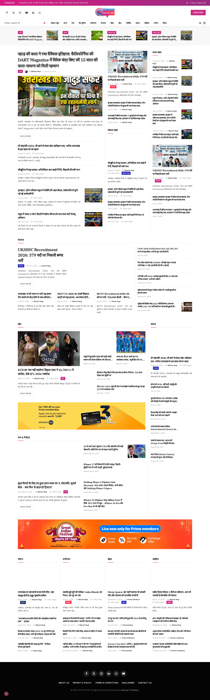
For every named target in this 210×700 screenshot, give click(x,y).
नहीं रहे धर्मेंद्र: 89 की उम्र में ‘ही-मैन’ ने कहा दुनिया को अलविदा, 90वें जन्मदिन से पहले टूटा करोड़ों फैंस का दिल (82, 645)
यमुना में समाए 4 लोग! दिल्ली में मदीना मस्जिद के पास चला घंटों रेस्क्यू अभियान (46, 215)
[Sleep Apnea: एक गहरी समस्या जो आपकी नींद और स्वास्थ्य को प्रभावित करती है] (127, 577)
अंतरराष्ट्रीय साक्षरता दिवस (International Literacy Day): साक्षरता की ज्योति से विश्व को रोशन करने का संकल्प (164, 428)
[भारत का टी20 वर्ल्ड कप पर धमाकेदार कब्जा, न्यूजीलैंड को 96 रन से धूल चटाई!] (131, 342)
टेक (73, 23)
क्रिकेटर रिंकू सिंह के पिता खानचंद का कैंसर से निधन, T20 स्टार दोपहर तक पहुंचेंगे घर (119, 374)
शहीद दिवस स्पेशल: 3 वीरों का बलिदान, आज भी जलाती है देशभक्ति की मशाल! (172, 593)
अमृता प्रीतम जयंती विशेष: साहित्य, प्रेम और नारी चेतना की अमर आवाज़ (172, 632)
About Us (63, 683)
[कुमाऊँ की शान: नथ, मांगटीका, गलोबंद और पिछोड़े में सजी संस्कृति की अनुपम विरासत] (186, 401)
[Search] (200, 23)
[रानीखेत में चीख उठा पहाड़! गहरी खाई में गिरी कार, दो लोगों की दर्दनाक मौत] (186, 134)
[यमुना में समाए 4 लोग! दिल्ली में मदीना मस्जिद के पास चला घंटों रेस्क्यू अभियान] (93, 219)
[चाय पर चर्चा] (105, 12)
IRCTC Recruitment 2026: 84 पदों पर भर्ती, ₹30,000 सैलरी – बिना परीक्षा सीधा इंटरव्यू (114, 295)
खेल (119, 23)
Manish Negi (36, 71)
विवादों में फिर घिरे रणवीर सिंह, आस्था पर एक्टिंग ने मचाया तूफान (82, 632)
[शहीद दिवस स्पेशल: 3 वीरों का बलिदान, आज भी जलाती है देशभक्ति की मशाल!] (172, 577)
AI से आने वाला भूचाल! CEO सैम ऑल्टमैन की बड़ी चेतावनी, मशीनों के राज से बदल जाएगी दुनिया (103, 448)
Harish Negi (127, 84)
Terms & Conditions (106, 683)
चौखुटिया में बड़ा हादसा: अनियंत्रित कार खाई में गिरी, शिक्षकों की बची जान (119, 38)
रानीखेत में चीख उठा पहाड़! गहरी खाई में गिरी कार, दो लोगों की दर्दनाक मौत (126, 216)
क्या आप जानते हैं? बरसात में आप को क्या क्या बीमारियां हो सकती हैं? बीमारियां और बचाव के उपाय (127, 632)
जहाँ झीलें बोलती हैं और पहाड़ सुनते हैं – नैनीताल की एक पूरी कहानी (34, 645)
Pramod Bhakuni (133, 599)
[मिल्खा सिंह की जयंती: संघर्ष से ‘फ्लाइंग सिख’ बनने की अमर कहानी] (186, 415)
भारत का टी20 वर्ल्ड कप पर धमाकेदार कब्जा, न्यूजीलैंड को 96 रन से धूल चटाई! (130, 358)
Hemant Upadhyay (177, 638)
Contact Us (145, 683)
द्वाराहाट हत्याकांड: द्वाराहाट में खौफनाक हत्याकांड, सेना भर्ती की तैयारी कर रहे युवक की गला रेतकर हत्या (126, 104)
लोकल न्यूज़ (55, 23)
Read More (25, 136)
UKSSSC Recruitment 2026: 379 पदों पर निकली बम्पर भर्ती (127, 78)
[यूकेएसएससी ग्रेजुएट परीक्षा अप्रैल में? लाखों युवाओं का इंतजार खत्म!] (186, 293)
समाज (138, 23)
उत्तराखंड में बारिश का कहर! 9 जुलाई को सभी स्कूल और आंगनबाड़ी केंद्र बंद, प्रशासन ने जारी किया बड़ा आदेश (127, 117)
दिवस (165, 23)
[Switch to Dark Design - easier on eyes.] (187, 3)
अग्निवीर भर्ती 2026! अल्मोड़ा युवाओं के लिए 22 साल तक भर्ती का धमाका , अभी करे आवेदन (158, 277)
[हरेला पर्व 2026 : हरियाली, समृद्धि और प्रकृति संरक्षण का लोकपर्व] (186, 387)
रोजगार (103, 23)
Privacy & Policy (82, 683)
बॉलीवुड (68, 602)
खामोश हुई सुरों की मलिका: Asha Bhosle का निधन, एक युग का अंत (82, 593)
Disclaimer (128, 683)
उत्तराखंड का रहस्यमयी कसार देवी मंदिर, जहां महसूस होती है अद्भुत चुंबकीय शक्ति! (36, 593)
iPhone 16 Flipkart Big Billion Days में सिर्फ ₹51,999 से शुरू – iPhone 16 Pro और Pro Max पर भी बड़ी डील (103, 503)
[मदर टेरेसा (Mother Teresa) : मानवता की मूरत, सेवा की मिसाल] (186, 457)
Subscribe (198, 12)
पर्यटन (156, 23)
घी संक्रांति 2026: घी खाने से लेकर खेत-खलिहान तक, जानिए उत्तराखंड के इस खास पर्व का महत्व (53, 3)
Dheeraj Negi (128, 625)
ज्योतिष (128, 23)
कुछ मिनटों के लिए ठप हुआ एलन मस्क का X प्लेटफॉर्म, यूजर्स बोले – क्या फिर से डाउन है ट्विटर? (47, 485)
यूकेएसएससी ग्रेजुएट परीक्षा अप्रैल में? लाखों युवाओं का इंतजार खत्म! (157, 291)
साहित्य (146, 23)
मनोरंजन (93, 23)
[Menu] (204, 23)
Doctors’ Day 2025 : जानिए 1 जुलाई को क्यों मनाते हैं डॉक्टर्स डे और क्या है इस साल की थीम (127, 645)
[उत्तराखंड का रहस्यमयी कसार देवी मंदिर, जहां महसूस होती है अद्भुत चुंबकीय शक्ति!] (38, 577)
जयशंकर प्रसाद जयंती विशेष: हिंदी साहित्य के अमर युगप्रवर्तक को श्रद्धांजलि (170, 645)
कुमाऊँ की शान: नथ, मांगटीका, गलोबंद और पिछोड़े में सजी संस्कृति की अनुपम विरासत (164, 400)
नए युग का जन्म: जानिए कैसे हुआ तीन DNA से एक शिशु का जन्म (127, 619)
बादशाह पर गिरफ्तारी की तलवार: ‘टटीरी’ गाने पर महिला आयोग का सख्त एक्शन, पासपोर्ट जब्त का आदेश (82, 619)
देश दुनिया (82, 23)
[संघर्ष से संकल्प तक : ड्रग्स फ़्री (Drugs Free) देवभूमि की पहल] (186, 443)
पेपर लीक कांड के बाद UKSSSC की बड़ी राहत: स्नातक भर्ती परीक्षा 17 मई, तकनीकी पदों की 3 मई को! (157, 264)
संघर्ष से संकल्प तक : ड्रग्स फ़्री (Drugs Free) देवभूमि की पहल (162, 442)
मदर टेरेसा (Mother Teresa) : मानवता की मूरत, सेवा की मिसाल (163, 456)
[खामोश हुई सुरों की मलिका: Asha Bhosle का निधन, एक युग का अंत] (82, 577)
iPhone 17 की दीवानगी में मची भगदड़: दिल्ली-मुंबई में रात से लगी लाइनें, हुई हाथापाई (102, 466)
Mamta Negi (38, 638)
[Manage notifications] (6, 693)
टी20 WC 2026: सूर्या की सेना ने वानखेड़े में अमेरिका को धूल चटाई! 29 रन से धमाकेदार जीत (121, 388)
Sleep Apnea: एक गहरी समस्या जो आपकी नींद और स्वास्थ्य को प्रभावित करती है (126, 593)
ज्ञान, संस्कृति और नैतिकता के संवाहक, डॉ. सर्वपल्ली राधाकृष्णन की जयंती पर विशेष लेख (170, 619)
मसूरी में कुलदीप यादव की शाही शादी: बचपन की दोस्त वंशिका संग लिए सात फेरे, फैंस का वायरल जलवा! (98, 358)
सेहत (112, 23)
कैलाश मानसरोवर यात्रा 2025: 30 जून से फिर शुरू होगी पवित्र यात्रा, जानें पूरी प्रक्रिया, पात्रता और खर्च (36, 632)
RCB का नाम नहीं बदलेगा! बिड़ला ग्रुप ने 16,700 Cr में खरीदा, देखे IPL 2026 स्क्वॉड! (45, 372)
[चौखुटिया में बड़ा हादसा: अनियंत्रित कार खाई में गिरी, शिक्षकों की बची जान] (141, 35)
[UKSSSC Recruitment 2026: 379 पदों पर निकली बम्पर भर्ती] (127, 62)
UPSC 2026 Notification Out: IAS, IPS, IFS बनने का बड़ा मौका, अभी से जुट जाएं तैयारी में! (158, 250)
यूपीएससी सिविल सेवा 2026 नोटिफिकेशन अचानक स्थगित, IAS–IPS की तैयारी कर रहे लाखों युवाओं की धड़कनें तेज (156, 305)
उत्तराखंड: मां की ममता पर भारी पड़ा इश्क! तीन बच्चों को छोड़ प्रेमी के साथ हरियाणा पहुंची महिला (34, 295)
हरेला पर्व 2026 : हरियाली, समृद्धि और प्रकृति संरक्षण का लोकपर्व (164, 385)
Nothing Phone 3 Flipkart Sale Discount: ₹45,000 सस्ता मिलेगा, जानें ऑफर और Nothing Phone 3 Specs (103, 485)
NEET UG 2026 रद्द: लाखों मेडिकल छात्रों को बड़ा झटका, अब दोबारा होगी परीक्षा (73, 295)
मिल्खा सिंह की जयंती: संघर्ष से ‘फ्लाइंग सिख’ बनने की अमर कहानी (164, 414)
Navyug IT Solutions (130, 690)
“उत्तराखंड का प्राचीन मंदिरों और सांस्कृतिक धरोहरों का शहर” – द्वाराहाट (37, 620)
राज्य (65, 23)
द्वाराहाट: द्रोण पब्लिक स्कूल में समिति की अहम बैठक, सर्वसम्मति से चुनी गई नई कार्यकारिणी (165, 38)
